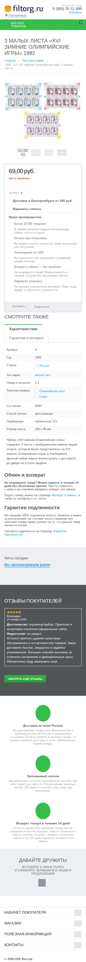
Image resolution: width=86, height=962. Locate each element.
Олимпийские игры (52, 391)
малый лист (43, 375)
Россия (44, 365)
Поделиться (41, 306)
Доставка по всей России (43, 725)
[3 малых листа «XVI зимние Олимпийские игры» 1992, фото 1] (43, 110)
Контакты (75, 12)
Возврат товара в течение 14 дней (43, 823)
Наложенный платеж (43, 776)
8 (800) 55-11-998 (67, 9)
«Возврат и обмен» (64, 495)
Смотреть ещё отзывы (25, 679)
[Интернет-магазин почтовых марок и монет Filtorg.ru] (23, 9)
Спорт (43, 396)
